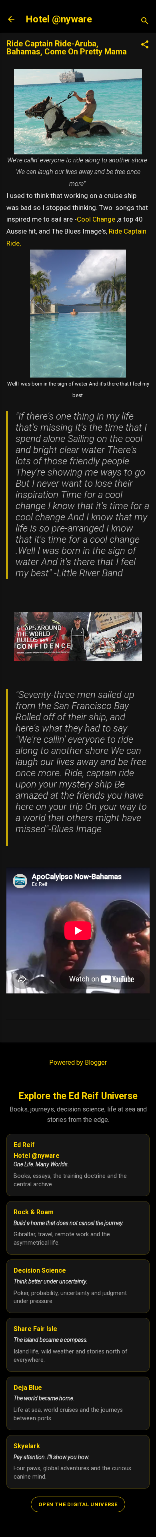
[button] (145, 45)
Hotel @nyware (59, 19)
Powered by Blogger (78, 1062)
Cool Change (97, 219)
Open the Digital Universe (77, 1504)
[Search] (145, 22)
